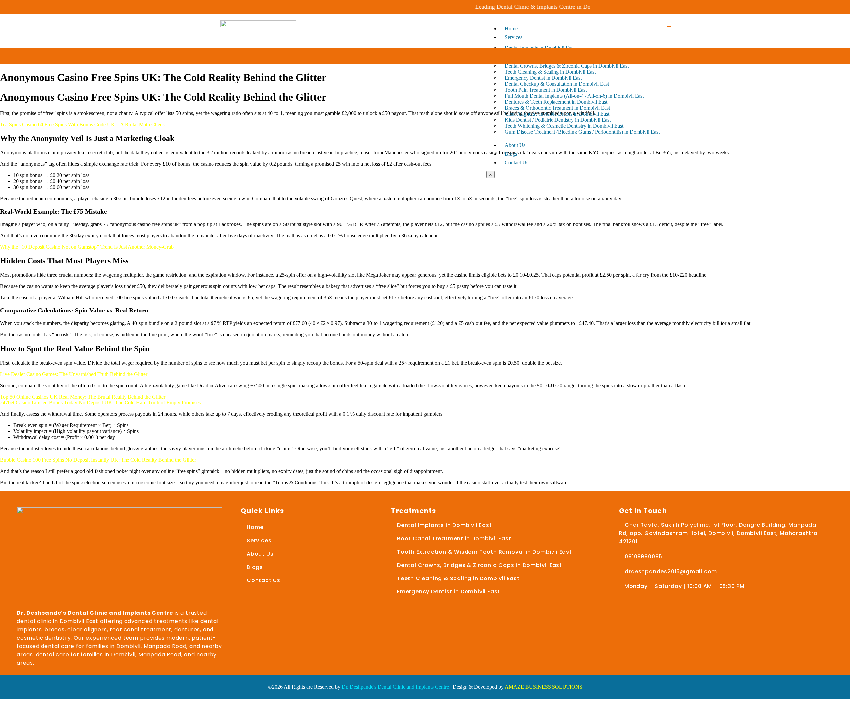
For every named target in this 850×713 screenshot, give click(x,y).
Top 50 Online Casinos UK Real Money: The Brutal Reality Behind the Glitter (82, 397)
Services (513, 37)
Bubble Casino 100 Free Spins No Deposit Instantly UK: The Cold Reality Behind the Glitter (98, 460)
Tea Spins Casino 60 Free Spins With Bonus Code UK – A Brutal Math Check (82, 124)
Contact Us (516, 162)
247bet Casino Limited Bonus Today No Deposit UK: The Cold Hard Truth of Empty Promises (100, 402)
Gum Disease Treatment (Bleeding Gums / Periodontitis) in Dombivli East (582, 131)
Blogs (511, 154)
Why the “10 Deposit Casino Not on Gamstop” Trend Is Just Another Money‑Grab (87, 247)
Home (511, 28)
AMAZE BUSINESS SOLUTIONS (543, 687)
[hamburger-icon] (668, 27)
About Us (515, 145)
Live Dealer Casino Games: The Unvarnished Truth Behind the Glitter (73, 374)
